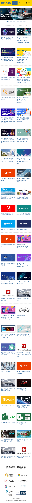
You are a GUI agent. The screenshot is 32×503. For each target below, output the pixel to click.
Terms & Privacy (16, 498)
